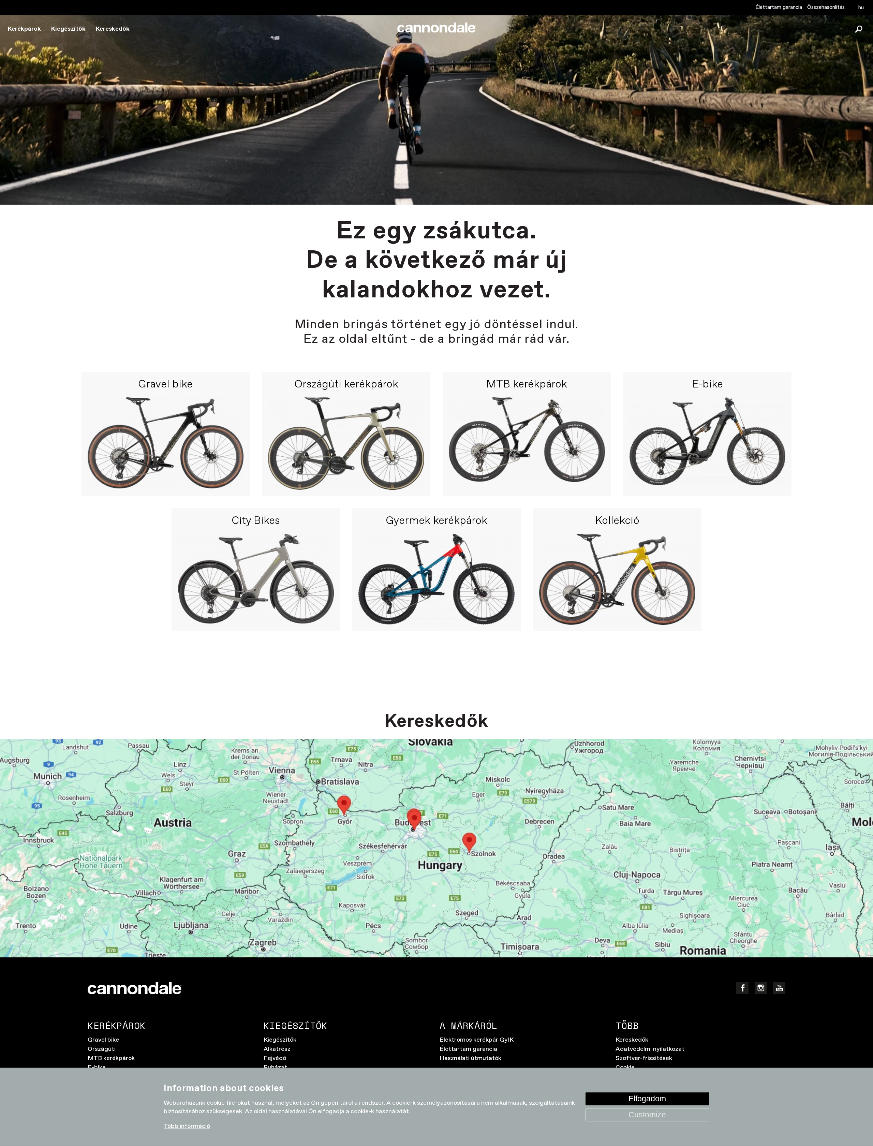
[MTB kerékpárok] (527, 443)
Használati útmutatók (470, 1058)
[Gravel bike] (166, 443)
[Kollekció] (617, 579)
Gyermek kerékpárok (436, 521)
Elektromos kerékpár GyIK (477, 1040)
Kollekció (617, 521)
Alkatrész (277, 1049)
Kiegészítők (68, 29)
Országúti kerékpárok (346, 385)
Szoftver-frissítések (644, 1058)
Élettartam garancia (778, 7)
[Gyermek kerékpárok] (436, 579)
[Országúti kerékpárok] (346, 443)
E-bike (707, 385)
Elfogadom (647, 1098)
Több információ (187, 1126)
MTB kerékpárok (526, 385)
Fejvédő (275, 1058)
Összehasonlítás (826, 7)
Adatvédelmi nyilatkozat (650, 1049)
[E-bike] (708, 443)
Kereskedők (113, 29)
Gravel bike (165, 385)
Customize (647, 1114)
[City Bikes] (256, 579)
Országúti (102, 1049)
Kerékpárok (24, 29)
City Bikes (256, 521)
